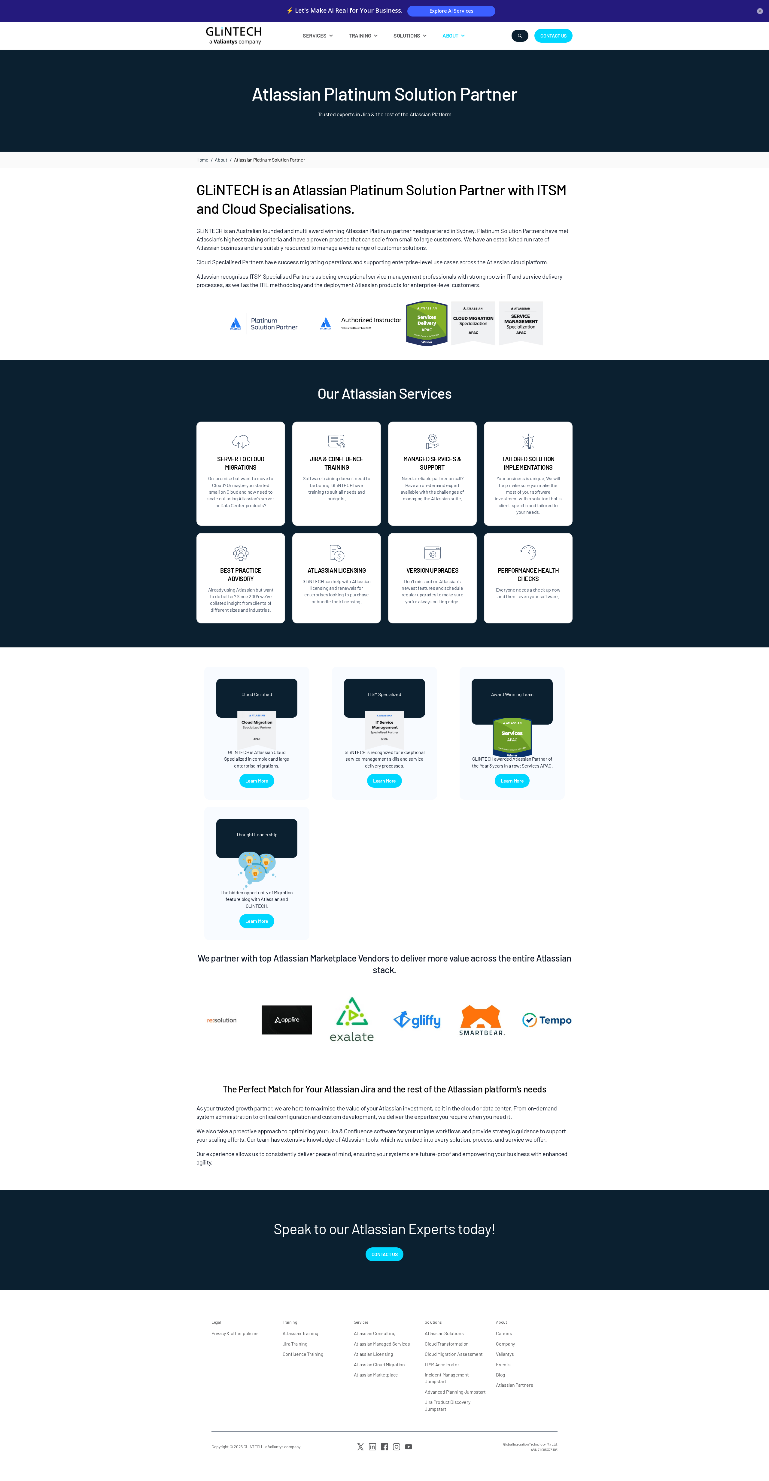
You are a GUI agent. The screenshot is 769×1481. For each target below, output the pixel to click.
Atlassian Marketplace (376, 1374)
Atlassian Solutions (444, 1333)
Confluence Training (303, 1354)
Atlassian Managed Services (382, 1343)
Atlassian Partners (514, 1385)
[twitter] (360, 1446)
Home (202, 159)
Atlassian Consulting (375, 1333)
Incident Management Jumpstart (447, 1378)
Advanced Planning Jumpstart (455, 1392)
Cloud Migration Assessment (454, 1354)
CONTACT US (553, 35)
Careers (504, 1333)
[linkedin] (372, 1446)
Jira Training (295, 1343)
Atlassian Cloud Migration (379, 1364)
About (221, 159)
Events (503, 1364)
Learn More (256, 780)
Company (505, 1343)
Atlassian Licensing (373, 1354)
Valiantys (505, 1354)
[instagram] (396, 1446)
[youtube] (408, 1446)
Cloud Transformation (447, 1343)
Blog (500, 1374)
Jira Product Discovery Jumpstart (447, 1405)
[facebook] (384, 1446)
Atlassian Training (300, 1333)
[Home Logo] (247, 36)
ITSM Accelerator (442, 1364)
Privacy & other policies (234, 1333)
